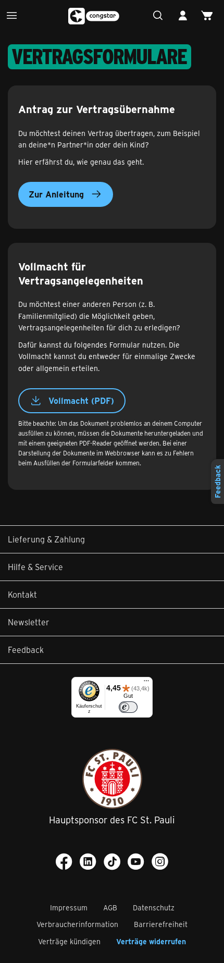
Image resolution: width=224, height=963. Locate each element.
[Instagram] (160, 861)
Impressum (69, 907)
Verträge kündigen (69, 941)
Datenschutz (154, 907)
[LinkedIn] (88, 861)
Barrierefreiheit (161, 924)
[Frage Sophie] (161, 15)
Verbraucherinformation (77, 924)
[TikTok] (112, 861)
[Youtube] (136, 861)
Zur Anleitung (56, 194)
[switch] (128, 707)
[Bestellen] (210, 15)
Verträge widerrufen (151, 941)
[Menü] (14, 15)
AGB (110, 907)
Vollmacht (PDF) (81, 400)
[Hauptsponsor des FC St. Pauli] (112, 779)
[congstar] (94, 16)
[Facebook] (64, 861)
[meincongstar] (185, 15)
